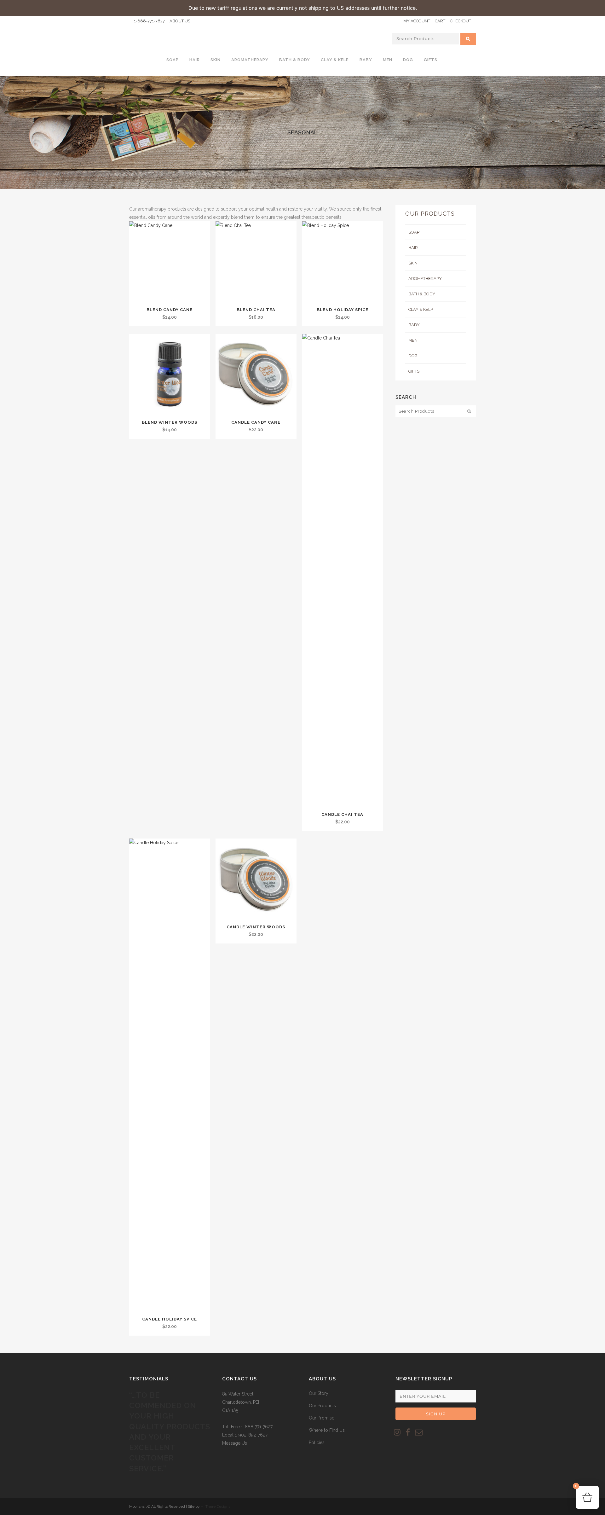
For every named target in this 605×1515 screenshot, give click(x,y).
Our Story (318, 1393)
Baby (414, 324)
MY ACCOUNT (416, 21)
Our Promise (321, 1417)
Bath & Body (421, 294)
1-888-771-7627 (149, 21)
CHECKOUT (460, 21)
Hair (413, 247)
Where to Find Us (327, 1430)
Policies (317, 1442)
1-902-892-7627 (251, 1434)
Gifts (413, 371)
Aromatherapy (425, 278)
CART (440, 21)
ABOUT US (180, 21)
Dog (413, 355)
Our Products (322, 1405)
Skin (413, 263)
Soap (413, 232)
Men (413, 340)
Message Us (234, 1443)
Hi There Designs (215, 1506)
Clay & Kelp (420, 309)
